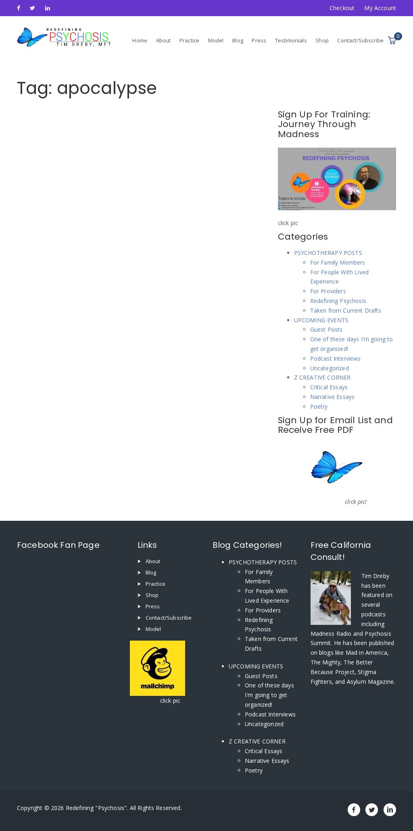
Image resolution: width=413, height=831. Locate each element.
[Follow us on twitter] (32, 8)
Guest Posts (326, 329)
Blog (237, 40)
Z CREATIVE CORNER (322, 377)
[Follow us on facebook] (18, 8)
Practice (189, 40)
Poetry (319, 406)
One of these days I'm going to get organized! (269, 694)
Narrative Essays (332, 397)
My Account (380, 8)
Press (259, 40)
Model (216, 40)
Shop (322, 40)
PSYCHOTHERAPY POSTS (328, 253)
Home (139, 40)
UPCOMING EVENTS (321, 320)
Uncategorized (329, 368)
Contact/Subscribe (360, 40)
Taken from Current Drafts (346, 310)
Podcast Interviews (335, 358)
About (163, 40)
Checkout (342, 8)
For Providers (328, 291)
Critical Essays (329, 387)
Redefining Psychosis (338, 301)
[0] (392, 40)
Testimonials (291, 40)
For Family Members (337, 262)
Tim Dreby (375, 576)
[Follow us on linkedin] (47, 8)
